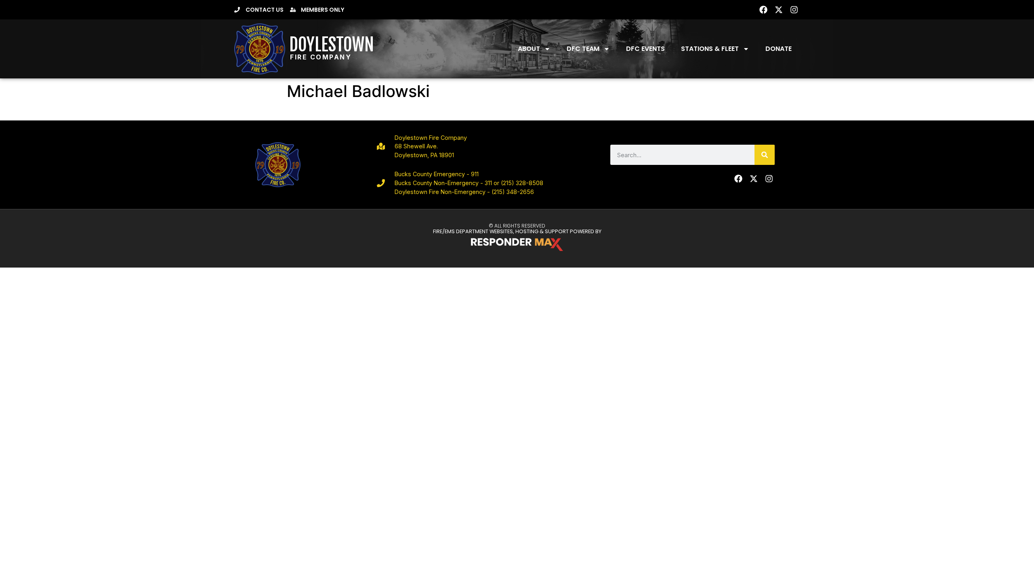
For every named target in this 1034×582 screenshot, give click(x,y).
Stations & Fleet (710, 48)
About (529, 48)
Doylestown (331, 45)
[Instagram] (794, 9)
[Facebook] (763, 9)
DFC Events (645, 48)
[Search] (764, 155)
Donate (778, 48)
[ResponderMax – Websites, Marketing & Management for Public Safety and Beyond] (517, 244)
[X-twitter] (778, 9)
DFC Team (583, 48)
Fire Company (320, 57)
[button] (658, 9)
